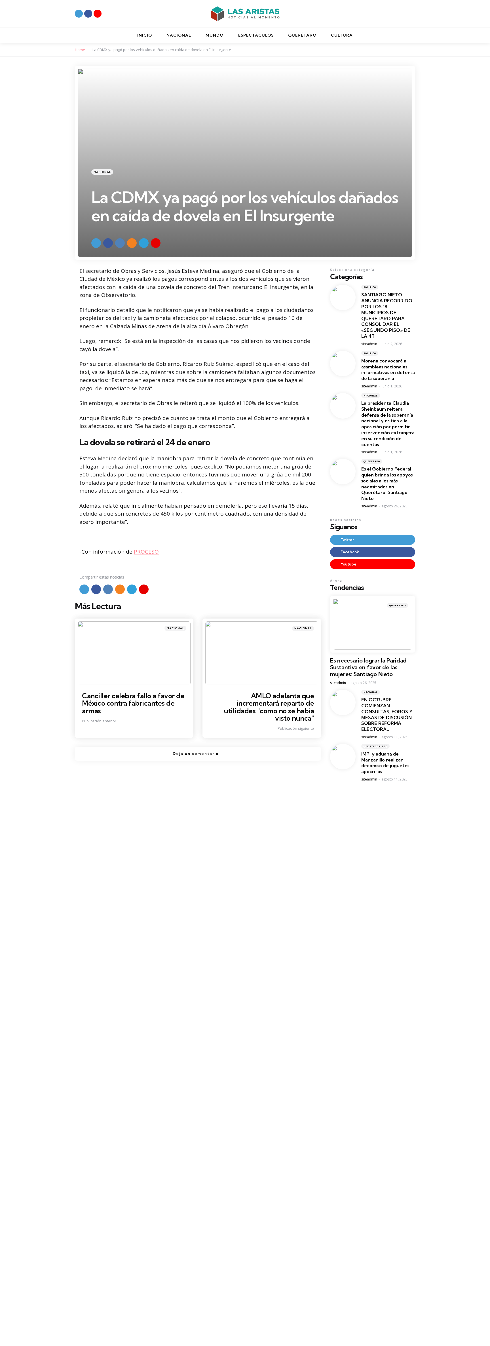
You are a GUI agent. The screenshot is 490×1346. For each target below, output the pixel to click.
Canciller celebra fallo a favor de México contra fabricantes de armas (133, 703)
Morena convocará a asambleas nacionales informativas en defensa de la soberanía (388, 369)
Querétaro (372, 461)
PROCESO (146, 551)
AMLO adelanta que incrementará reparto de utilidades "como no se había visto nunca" (269, 706)
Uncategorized (375, 746)
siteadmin (369, 343)
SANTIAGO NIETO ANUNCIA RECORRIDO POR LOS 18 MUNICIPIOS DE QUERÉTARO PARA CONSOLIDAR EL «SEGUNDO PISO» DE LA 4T (386, 315)
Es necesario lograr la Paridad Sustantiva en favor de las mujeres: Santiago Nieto (368, 667)
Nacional (102, 172)
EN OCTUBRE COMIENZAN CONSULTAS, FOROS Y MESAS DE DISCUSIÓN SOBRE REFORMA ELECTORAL (387, 714)
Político (370, 287)
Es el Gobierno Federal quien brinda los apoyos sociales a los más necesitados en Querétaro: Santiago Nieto (387, 483)
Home (80, 49)
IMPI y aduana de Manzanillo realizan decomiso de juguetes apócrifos (385, 762)
